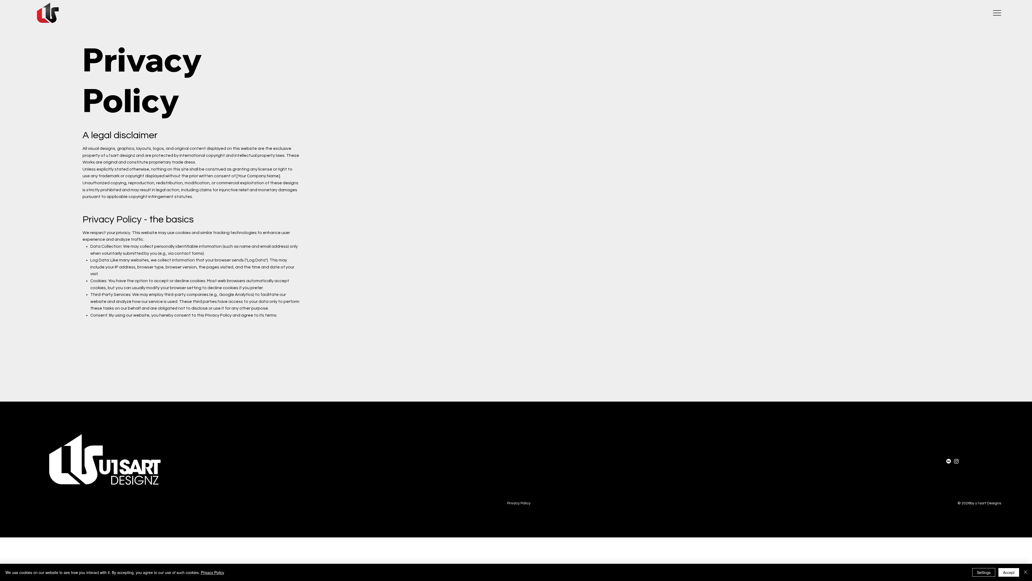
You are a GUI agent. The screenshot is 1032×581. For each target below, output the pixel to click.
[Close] (1025, 572)
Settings (984, 572)
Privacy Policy (519, 503)
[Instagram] (956, 461)
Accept (1009, 572)
